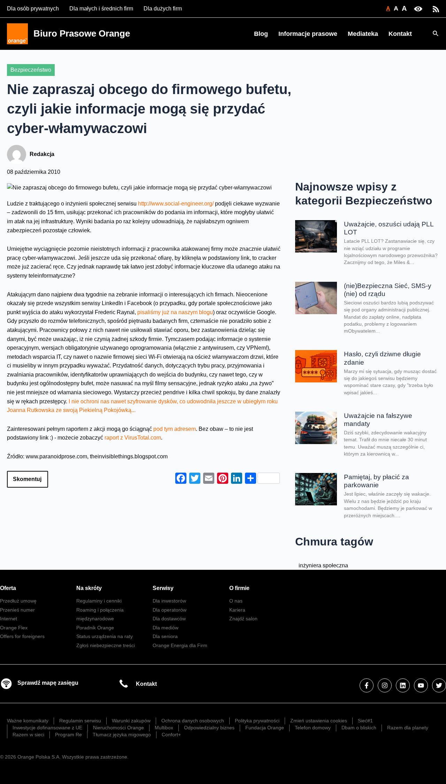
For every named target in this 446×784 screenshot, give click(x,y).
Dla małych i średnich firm (101, 8)
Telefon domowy (313, 727)
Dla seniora (165, 636)
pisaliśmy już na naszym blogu (175, 312)
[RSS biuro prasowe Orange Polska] (436, 8)
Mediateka (363, 33)
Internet (8, 618)
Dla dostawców (169, 618)
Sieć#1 (365, 720)
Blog (261, 33)
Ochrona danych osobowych (192, 720)
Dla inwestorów (169, 601)
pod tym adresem (174, 429)
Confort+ (171, 734)
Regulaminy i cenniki (99, 601)
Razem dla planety (407, 727)
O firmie (239, 588)
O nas (236, 601)
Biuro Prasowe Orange (81, 33)
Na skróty (89, 588)
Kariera (237, 610)
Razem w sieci (28, 734)
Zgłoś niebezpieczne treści (105, 645)
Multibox (164, 727)
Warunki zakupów (131, 720)
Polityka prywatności (257, 720)
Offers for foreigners (22, 636)
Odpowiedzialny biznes (209, 727)
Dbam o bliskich (358, 727)
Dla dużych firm (163, 8)
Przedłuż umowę (18, 601)
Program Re (68, 734)
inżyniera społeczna (323, 565)
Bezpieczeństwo (30, 70)
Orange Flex (14, 627)
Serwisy (163, 588)
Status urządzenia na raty (104, 636)
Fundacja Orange (264, 727)
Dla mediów (165, 627)
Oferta (8, 588)
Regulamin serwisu (80, 720)
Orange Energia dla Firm (180, 645)
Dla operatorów (169, 610)
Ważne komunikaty (27, 720)
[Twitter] (439, 685)
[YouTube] (421, 685)
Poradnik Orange (95, 627)
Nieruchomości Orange (118, 727)
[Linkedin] (403, 685)
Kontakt (400, 33)
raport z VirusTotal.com (133, 438)
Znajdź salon (243, 618)
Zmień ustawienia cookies (318, 720)
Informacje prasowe (307, 33)
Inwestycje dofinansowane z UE (47, 727)
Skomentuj (27, 479)
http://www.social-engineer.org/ (176, 204)
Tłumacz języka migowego (122, 734)
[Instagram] (385, 685)
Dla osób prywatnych (33, 8)
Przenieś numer (17, 610)
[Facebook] (367, 685)
